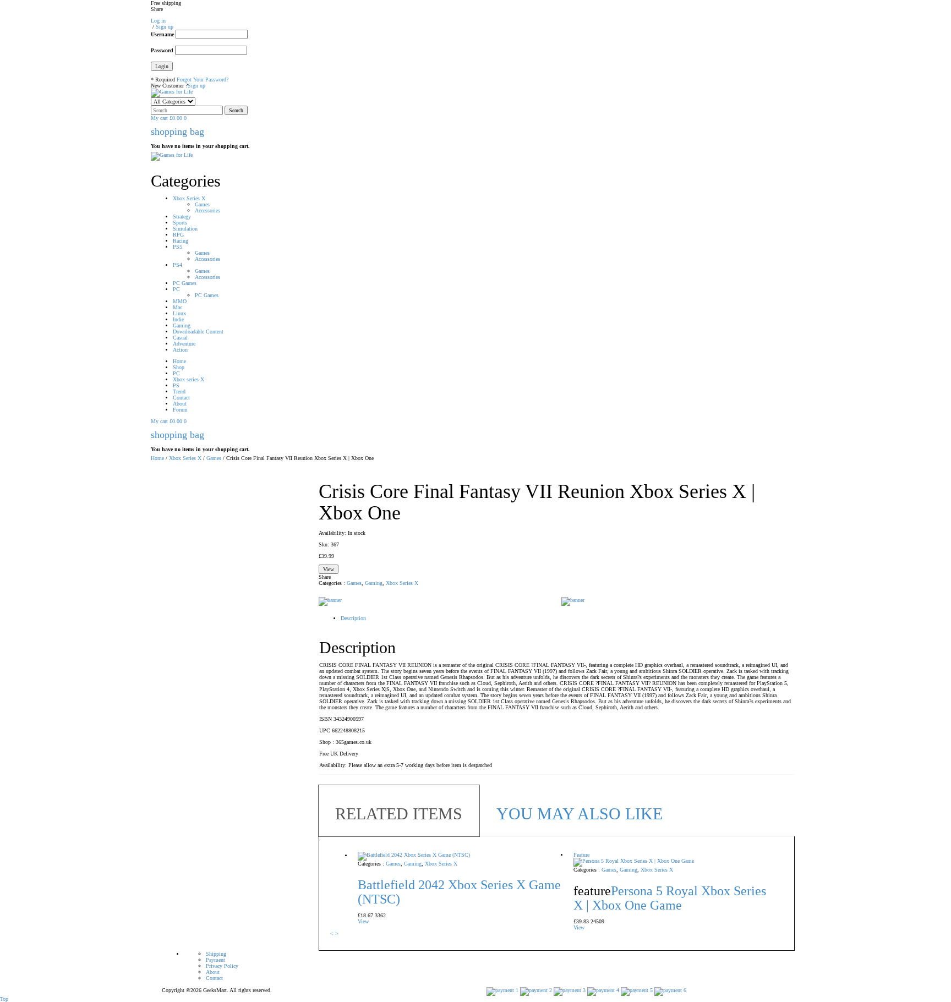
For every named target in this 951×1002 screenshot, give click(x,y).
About (213, 972)
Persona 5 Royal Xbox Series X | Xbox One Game (669, 898)
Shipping (216, 954)
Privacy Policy (222, 966)
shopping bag (177, 131)
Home (157, 458)
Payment (215, 960)
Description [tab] (353, 618)
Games (213, 458)
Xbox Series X (185, 458)
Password (162, 50)
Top (4, 999)
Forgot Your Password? (202, 79)
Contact (214, 978)
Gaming (373, 583)
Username (162, 34)
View (328, 569)
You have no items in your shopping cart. (200, 146)
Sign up (196, 86)
